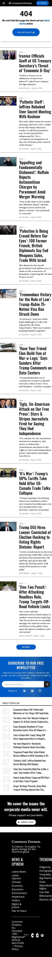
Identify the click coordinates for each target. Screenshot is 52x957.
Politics (16, 900)
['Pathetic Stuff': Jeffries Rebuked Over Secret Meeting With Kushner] (8, 100)
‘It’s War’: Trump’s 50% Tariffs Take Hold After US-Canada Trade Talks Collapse (34, 483)
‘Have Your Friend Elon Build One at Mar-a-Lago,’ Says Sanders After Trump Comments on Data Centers (35, 360)
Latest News (19, 871)
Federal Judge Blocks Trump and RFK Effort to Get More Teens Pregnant (31, 779)
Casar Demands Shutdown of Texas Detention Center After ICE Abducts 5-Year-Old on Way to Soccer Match (29, 728)
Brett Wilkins (24, 573)
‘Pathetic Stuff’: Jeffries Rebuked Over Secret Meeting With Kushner (35, 109)
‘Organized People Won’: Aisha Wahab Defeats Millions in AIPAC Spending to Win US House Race (31, 753)
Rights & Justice (16, 905)
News (21, 52)
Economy (17, 885)
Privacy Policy (17, 947)
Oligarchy (44, 867)
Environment (19, 893)
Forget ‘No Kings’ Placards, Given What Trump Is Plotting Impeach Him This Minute (29, 787)
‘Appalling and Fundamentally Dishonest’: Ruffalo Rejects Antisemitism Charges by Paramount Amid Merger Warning (34, 179)
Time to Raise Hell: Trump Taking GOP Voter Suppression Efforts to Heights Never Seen (29, 736)
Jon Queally (24, 149)
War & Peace (19, 910)
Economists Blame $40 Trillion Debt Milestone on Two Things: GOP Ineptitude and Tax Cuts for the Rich (30, 711)
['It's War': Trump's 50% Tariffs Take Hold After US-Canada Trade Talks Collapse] (8, 472)
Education (17, 889)
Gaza (42, 881)
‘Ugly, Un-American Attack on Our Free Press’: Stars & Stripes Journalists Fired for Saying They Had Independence (34, 418)
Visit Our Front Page (26, 32)
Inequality (45, 874)
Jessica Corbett (25, 636)
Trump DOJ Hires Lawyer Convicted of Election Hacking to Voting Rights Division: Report (35, 537)
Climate (16, 882)
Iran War (44, 892)
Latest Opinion (16, 877)
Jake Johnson (24, 88)
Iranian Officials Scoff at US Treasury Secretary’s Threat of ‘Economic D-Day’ (35, 63)
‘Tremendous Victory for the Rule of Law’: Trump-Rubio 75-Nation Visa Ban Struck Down (35, 304)
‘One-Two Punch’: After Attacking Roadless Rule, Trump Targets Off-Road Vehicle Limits (34, 596)
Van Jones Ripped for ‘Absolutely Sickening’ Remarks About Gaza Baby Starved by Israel (29, 745)
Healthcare (18, 896)
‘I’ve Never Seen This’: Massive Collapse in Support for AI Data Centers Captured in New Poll (30, 719)
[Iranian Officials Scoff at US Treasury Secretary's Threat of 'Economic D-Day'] (8, 54)
